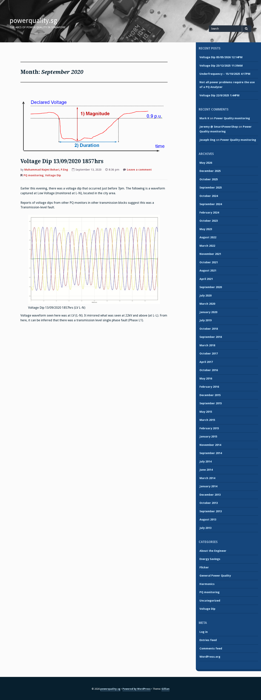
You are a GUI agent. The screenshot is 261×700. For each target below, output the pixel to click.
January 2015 (208, 436)
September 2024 (210, 204)
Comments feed (210, 648)
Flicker (204, 567)
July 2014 (205, 461)
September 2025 (210, 187)
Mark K (204, 118)
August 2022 (207, 237)
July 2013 (205, 528)
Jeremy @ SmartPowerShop (218, 126)
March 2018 (207, 345)
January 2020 (208, 312)
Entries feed (208, 640)
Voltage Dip (53, 175)
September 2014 (210, 453)
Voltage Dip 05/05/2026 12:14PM (220, 57)
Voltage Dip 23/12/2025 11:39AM (221, 65)
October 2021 (208, 262)
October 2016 (208, 370)
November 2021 (210, 254)
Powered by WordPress (136, 688)
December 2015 (210, 395)
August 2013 (207, 519)
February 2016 (209, 386)
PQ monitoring (34, 175)
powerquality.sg (33, 20)
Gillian (165, 688)
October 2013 (208, 503)
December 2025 (210, 171)
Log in (203, 632)
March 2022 (207, 245)
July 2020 (205, 295)
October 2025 (208, 179)
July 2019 (205, 320)
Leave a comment (139, 170)
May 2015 (205, 411)
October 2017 (208, 353)
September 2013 (210, 511)
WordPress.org (209, 656)
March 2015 (207, 420)
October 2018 (208, 328)
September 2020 (210, 287)
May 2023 (205, 229)
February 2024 (209, 212)
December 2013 (210, 494)
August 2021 (207, 270)
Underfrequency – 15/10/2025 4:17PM (224, 74)
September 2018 (210, 337)
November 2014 (210, 445)
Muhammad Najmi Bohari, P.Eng (46, 169)
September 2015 (210, 403)
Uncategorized (209, 600)
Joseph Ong (207, 140)
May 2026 (205, 162)
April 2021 (206, 279)
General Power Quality (215, 575)
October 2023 (208, 220)
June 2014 (206, 469)
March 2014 (207, 478)
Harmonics (207, 584)
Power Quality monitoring (232, 118)
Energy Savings (209, 559)
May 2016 (205, 378)
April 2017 (206, 362)
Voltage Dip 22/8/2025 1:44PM (219, 95)
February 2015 (209, 428)
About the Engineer (212, 551)
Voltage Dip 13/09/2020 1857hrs (61, 161)
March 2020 (207, 303)
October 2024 (208, 196)
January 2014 (208, 486)
